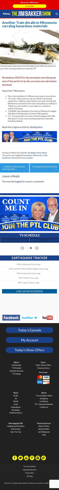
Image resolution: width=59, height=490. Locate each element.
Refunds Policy (43, 429)
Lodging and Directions (15, 426)
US (16, 399)
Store (43, 362)
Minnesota (37, 155)
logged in (19, 181)
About (44, 393)
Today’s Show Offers (43, 365)
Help (44, 435)
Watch (16, 362)
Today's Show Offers (29, 350)
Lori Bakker (44, 401)
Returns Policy (44, 426)
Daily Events (15, 429)
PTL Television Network (44, 404)
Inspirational (15, 407)
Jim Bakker (31, 13)
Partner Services (44, 423)
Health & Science (15, 413)
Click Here (29, 6)
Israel (16, 404)
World (15, 401)
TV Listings (16, 374)
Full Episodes (16, 365)
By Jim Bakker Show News (36, 152)
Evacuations (27, 155)
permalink (28, 158)
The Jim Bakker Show (44, 396)
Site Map (30, 476)
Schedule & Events (16, 371)
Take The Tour (15, 432)
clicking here (36, 127)
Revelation (16, 410)
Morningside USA (16, 423)
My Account (29, 340)
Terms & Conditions (29, 466)
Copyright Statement (29, 470)
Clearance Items (43, 368)
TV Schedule (16, 368)
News (15, 393)
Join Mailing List (44, 432)
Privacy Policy (29, 473)
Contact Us (44, 407)
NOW (15, 396)
